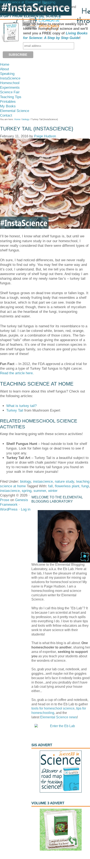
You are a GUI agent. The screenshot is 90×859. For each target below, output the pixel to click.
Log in (25, 509)
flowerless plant (67, 486)
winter (53, 491)
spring (26, 491)
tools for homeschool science (53, 708)
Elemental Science (54, 717)
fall (50, 486)
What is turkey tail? (21, 406)
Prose (4, 500)
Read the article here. (17, 373)
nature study (64, 481)
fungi (85, 486)
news (72, 717)
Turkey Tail (14, 410)
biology (25, 481)
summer (39, 491)
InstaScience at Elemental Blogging (27, 2)
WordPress (9, 509)
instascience (43, 481)
